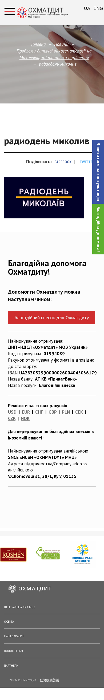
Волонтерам (13, 651)
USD (12, 412)
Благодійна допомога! (98, 229)
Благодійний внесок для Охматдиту (51, 317)
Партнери (11, 665)
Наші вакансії (14, 636)
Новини (61, 44)
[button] (98, 172)
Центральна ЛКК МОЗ (19, 607)
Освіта (9, 621)
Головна (38, 44)
